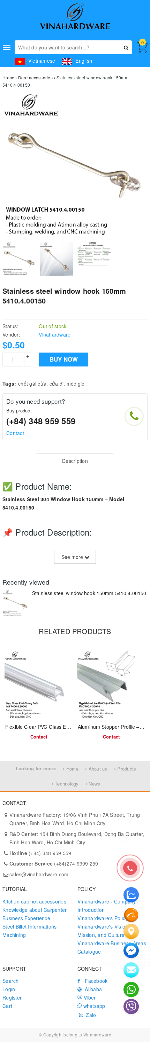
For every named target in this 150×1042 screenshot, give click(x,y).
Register (12, 997)
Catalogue (89, 951)
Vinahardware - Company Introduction (106, 905)
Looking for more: (36, 768)
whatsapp (93, 1005)
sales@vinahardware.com (39, 874)
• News (92, 783)
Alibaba (92, 989)
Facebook (95, 980)
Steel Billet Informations (29, 926)
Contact (15, 432)
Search (10, 980)
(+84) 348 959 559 (40, 421)
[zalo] (131, 894)
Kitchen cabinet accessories (34, 901)
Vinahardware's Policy (102, 918)
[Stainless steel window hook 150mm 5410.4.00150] (15, 603)
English (83, 60)
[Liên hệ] (131, 931)
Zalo (90, 1014)
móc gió (76, 383)
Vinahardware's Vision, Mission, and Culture (103, 930)
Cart (7, 1005)
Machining (14, 934)
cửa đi (57, 383)
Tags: (9, 383)
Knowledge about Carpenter (34, 909)
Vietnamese (41, 60)
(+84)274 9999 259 (53, 863)
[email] (131, 950)
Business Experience (26, 918)
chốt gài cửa (32, 383)
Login (8, 989)
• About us (96, 768)
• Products (125, 768)
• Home (70, 768)
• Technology (65, 783)
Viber (89, 997)
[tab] (75, 460)
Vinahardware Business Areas (111, 943)
